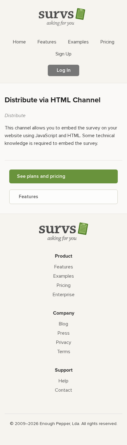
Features (28, 196)
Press (64, 333)
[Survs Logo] (63, 18)
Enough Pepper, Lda (59, 423)
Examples (63, 276)
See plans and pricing (41, 176)
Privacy (63, 342)
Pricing (64, 285)
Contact (63, 390)
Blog (63, 324)
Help (63, 381)
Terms (63, 352)
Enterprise (64, 295)
